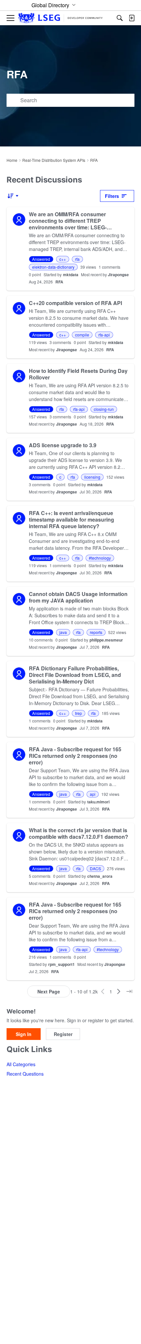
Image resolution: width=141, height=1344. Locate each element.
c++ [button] (62, 259)
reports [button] (96, 632)
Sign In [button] (23, 1034)
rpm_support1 (61, 964)
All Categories (21, 1064)
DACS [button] (95, 868)
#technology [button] (100, 558)
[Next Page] (118, 991)
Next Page (48, 991)
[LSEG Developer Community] (60, 18)
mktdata (70, 275)
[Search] (120, 18)
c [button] (60, 477)
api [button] (92, 794)
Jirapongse (118, 275)
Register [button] (63, 1034)
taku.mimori (98, 802)
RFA (59, 282)
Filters (112, 196)
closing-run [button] (104, 409)
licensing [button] (92, 477)
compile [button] (82, 334)
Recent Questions (25, 1073)
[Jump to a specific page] (129, 991)
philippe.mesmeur (106, 640)
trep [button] (78, 713)
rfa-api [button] (104, 334)
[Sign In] (131, 18)
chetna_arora (99, 876)
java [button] (63, 632)
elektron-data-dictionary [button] (53, 267)
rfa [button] (77, 259)
